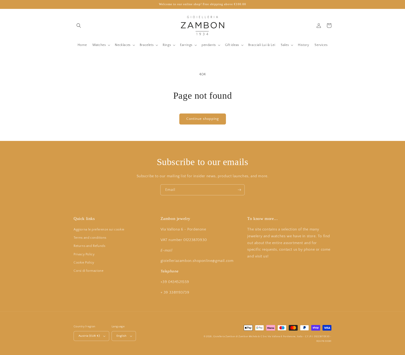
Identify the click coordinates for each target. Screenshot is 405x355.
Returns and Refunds (89, 246)
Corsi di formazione (88, 271)
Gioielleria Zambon (224, 336)
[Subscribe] (239, 189)
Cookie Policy (84, 262)
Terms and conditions (90, 238)
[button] (79, 25)
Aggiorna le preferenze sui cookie (99, 229)
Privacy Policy (84, 254)
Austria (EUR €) (89, 335)
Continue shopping (202, 119)
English (121, 335)
